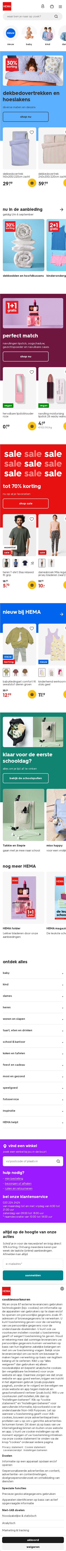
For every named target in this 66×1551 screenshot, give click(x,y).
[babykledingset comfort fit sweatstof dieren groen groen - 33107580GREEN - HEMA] (6, 672)
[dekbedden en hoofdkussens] (23, 250)
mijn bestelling (14, 1178)
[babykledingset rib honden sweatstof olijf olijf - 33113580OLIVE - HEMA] (25, 672)
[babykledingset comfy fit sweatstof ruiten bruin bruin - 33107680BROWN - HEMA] (15, 672)
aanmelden (33, 1275)
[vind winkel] (58, 1161)
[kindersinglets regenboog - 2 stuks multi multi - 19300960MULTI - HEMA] (60, 672)
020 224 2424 (11, 1202)
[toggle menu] (60, 6)
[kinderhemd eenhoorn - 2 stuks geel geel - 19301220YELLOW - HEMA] (42, 672)
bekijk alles (33, 618)
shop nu (33, 96)
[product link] (19, 148)
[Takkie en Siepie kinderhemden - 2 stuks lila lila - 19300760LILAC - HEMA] (51, 672)
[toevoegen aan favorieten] (31, 132)
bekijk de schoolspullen (33, 757)
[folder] (23, 907)
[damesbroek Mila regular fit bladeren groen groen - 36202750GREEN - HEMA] (51, 563)
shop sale (33, 486)
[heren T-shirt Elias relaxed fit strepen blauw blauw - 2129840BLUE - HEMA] (15, 563)
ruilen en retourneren (18, 1188)
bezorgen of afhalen (18, 1183)
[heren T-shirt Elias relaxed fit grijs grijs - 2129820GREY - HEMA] (6, 563)
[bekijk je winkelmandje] (52, 6)
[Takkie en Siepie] (23, 820)
